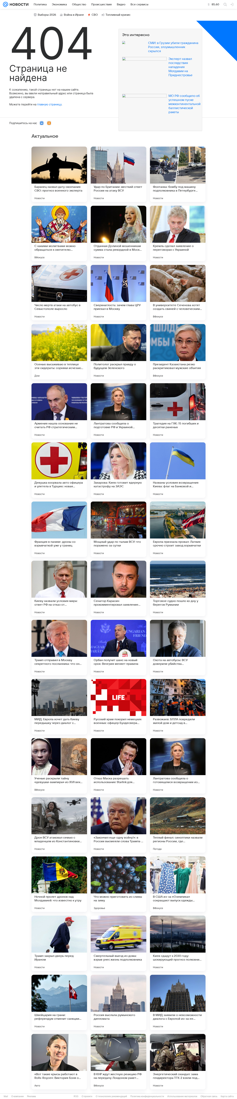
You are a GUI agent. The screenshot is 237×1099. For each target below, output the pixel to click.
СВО (95, 14)
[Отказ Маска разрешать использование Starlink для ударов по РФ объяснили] (118, 766)
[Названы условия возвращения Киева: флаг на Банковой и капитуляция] (178, 470)
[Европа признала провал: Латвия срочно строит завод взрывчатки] (178, 529)
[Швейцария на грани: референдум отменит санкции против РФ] (59, 1002)
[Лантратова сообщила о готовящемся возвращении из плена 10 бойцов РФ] (178, 766)
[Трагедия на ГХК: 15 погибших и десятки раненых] (178, 411)
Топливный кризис (118, 14)
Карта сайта (227, 1096)
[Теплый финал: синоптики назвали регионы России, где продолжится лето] (178, 825)
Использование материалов (182, 1096)
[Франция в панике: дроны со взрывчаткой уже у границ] (59, 529)
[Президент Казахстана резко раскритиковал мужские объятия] (178, 352)
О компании (17, 1096)
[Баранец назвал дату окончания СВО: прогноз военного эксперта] (59, 174)
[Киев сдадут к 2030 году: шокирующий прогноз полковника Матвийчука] (178, 943)
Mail (6, 1096)
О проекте (87, 1096)
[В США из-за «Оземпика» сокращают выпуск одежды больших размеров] (178, 884)
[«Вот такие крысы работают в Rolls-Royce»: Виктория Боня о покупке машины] (59, 1061)
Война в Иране (74, 14)
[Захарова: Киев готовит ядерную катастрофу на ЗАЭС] (118, 470)
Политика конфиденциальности (147, 1096)
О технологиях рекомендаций (111, 1096)
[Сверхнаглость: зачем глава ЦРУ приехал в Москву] (118, 292)
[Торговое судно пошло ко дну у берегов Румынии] (178, 588)
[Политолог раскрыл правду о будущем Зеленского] (118, 352)
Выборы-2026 (47, 14)
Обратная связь (209, 1096)
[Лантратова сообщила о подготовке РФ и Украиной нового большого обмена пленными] (118, 411)
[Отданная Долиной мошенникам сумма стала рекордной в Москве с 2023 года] (118, 233)
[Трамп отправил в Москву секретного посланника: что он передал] (59, 647)
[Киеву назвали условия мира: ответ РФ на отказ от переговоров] (59, 588)
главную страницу (49, 104)
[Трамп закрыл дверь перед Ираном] (59, 943)
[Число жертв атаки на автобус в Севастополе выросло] (59, 292)
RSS (76, 1096)
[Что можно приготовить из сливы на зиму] (118, 884)
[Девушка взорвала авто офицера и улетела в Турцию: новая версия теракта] (59, 470)
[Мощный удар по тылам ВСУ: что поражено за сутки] (118, 529)
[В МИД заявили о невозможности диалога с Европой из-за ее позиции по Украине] (178, 1002)
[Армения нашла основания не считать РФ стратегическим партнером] (59, 411)
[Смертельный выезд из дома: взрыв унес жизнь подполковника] (118, 943)
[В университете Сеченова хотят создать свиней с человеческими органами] (178, 292)
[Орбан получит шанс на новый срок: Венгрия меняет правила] (118, 647)
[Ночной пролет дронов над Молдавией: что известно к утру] (59, 884)
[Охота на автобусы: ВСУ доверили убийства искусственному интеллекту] (178, 647)
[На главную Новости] (18, 4)
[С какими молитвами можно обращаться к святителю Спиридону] (59, 233)
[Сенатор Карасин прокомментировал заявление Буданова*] (118, 588)
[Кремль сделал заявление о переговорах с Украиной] (178, 233)
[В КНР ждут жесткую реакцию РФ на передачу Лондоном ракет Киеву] (118, 1061)
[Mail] (5, 4)
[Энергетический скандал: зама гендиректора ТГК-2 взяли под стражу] (178, 1061)
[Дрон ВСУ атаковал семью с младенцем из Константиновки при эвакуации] (59, 825)
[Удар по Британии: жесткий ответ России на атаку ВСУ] (118, 174)
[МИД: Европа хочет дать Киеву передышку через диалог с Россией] (59, 706)
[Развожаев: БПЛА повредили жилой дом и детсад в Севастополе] (178, 706)
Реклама (31, 1096)
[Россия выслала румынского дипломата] (118, 1002)
